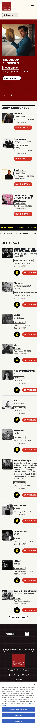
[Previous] (4, 95)
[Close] (34, 684)
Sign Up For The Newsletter (18, 649)
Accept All (18, 721)
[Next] (11, 95)
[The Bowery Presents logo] (6, 6)
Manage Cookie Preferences (18, 709)
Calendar (18, 680)
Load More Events (19, 618)
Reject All (18, 715)
